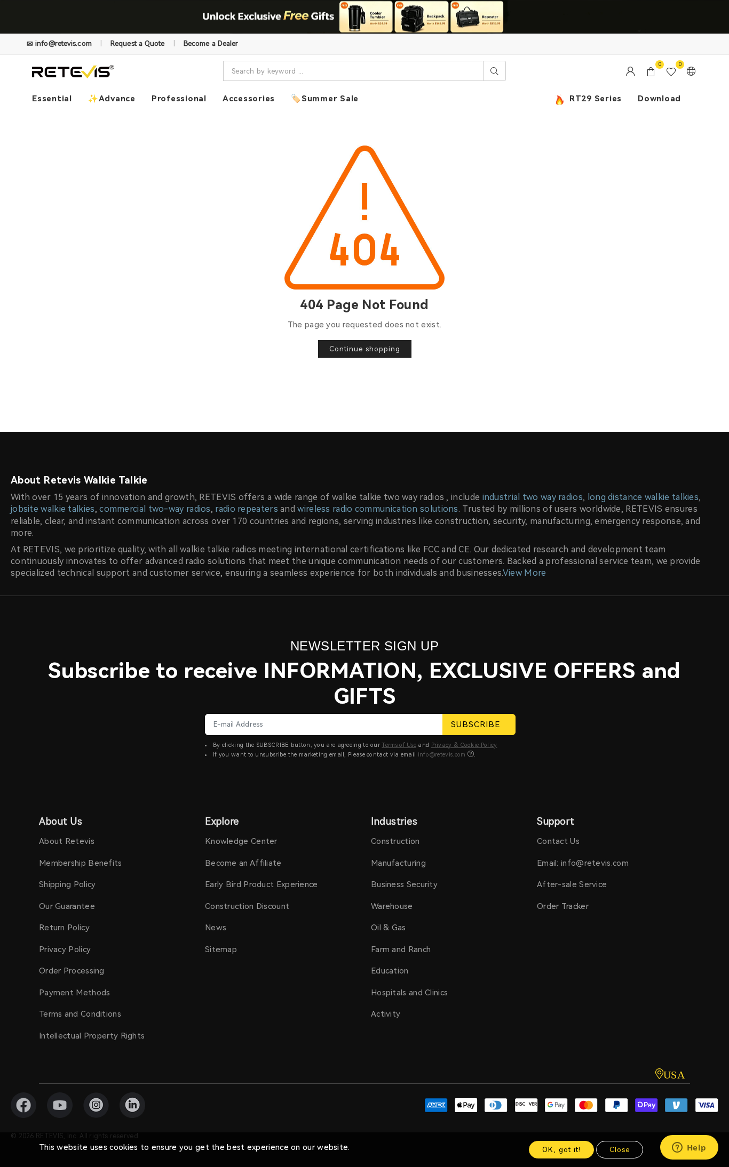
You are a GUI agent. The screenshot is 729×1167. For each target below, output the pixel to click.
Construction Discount (247, 906)
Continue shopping (364, 349)
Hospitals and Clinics (409, 992)
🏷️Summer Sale (325, 98)
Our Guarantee (67, 906)
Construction (395, 841)
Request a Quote (137, 43)
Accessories (249, 98)
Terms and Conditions (80, 1014)
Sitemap (221, 949)
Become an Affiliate (243, 863)
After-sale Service (572, 884)
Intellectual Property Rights (92, 1036)
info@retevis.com (442, 754)
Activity (385, 1014)
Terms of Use (399, 745)
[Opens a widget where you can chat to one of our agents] (689, 1148)
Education (390, 971)
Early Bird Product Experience (261, 884)
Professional (179, 98)
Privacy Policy (65, 949)
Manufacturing (398, 863)
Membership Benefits (80, 863)
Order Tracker (563, 906)
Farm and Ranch (401, 949)
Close (619, 1150)
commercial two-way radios (155, 509)
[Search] (494, 71)
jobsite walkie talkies (53, 509)
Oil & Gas (388, 927)
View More (524, 573)
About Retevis (66, 841)
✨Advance (112, 98)
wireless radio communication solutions (377, 509)
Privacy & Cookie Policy (464, 745)
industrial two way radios (532, 497)
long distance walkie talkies (643, 497)
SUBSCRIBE (475, 724)
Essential (52, 98)
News (215, 927)
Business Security (404, 884)
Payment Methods (74, 992)
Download (659, 98)
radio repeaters (246, 509)
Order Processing (72, 971)
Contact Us (558, 841)
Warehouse (392, 906)
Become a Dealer (211, 43)
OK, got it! (561, 1150)
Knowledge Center (241, 841)
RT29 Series (594, 98)
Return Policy (64, 927)
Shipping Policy (67, 884)
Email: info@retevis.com (583, 863)
